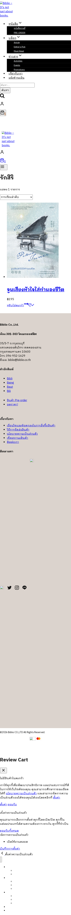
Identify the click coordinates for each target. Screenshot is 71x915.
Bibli (9, 378)
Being (10, 383)
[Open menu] (3, 167)
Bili (9, 391)
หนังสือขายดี (19, 28)
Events (17, 65)
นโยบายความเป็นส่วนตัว (22, 434)
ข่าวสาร (11, 892)
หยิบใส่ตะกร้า (15, 305)
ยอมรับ (12, 804)
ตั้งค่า (56, 797)
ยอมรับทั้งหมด (9, 831)
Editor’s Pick (19, 46)
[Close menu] (1, 859)
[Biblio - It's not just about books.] (7, 15)
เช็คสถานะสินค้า (17, 438)
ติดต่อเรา (13, 442)
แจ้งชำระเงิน (16, 78)
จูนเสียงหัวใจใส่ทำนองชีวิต (35, 290)
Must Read (19, 51)
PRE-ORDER (19, 32)
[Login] (34, 104)
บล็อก (10, 878)
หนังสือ (11, 867)
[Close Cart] (3, 770)
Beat (10, 387)
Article (17, 42)
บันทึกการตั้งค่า (10, 848)
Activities (18, 61)
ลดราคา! (12, 404)
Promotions (20, 903)
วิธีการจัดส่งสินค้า (18, 429)
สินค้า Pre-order (17, 400)
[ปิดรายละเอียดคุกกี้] (2, 854)
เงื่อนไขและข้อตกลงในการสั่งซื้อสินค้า (31, 425)
